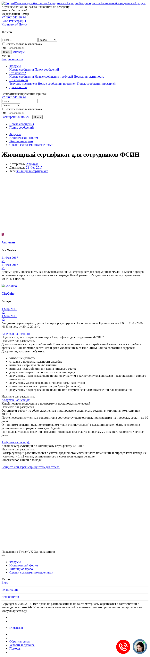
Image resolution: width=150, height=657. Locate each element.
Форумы (15, 66)
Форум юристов (12, 59)
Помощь (15, 648)
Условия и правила (22, 645)
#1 (3, 261)
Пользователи (18, 80)
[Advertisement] (75, 203)
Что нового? (17, 73)
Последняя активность (89, 76)
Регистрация (10, 589)
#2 (3, 312)
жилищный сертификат (32, 171)
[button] (6, 55)
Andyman (32, 164)
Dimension (16, 627)
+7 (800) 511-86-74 (14, 17)
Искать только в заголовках (23, 44)
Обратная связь (19, 641)
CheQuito (8, 293)
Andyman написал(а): (16, 333)
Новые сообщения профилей (54, 76)
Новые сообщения (21, 69)
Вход (5, 582)
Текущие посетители (23, 83)
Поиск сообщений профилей (96, 83)
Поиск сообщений (47, 69)
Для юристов (18, 87)
